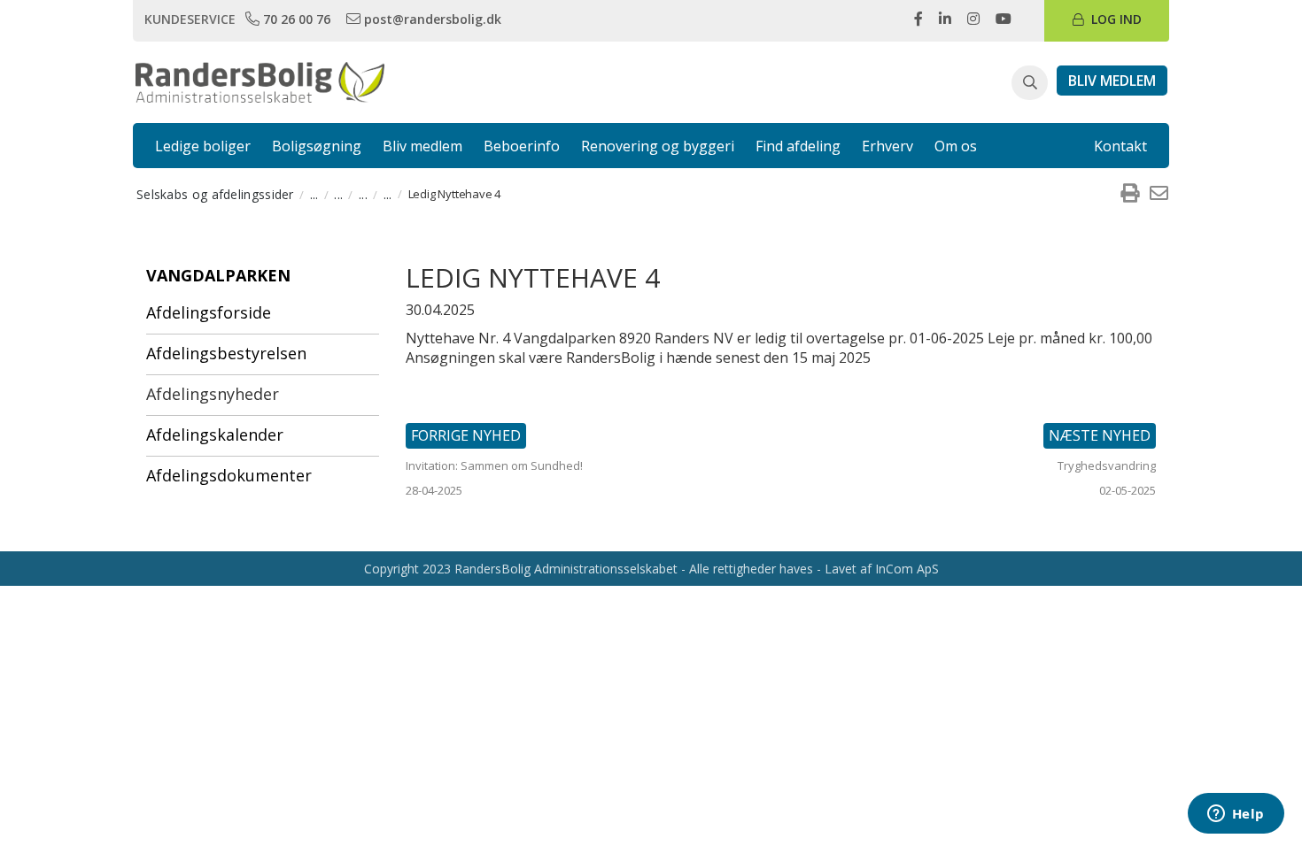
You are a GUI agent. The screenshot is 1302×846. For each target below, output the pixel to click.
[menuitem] (1129, 193)
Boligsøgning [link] (316, 146)
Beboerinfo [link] (522, 146)
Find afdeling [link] (798, 146)
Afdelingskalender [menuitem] (214, 434)
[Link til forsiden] (260, 80)
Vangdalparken (218, 275)
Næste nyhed (1100, 435)
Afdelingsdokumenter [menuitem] (229, 475)
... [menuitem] (314, 194)
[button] (1029, 83)
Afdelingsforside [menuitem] (208, 312)
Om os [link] (955, 146)
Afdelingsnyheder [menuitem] (212, 393)
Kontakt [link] (1120, 146)
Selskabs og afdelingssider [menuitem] (215, 194)
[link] (289, 19)
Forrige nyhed (466, 435)
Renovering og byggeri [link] (657, 146)
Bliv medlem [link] (422, 146)
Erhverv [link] (887, 146)
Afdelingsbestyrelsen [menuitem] (226, 353)
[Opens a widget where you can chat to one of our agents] (1235, 815)
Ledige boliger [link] (203, 146)
